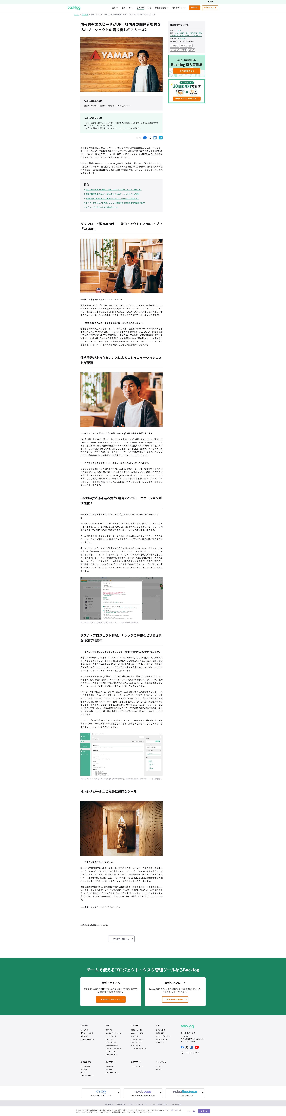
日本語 (187, 1053)
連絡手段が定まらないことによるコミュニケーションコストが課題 (112, 194)
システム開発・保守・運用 (184, 33)
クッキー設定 (176, 1104)
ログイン (210, 2)
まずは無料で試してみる (108, 1000)
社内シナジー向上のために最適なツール (102, 207)
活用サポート (177, 7)
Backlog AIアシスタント (114, 1033)
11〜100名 (182, 38)
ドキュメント (110, 1039)
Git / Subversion (111, 1055)
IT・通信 (178, 30)
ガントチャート (111, 1036)
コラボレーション (137, 1039)
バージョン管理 (136, 1042)
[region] (143, 1111)
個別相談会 (109, 1066)
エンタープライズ (162, 1036)
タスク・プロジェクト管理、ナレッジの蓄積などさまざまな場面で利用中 (115, 202)
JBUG (158, 1069)
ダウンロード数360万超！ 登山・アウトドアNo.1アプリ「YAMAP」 (114, 189)
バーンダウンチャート (113, 1049)
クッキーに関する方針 (158, 1104)
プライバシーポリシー (137, 1104)
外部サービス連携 (86, 1033)
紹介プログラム (85, 1076)
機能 (113, 7)
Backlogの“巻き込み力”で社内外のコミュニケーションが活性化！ (112, 198)
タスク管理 (174, 46)
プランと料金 (160, 1030)
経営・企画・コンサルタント (191, 35)
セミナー (109, 1069)
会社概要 (108, 1104)
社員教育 (191, 50)
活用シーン (126, 7)
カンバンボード (111, 1042)
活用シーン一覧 (136, 1030)
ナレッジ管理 (135, 1045)
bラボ (158, 1066)
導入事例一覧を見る (121, 938)
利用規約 (120, 1104)
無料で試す (195, 8)
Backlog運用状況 (86, 1039)
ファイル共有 (110, 1052)
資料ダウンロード (211, 8)
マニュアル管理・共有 (138, 1049)
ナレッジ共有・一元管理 (178, 50)
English (194, 1053)
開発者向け (84, 1036)
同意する (204, 1111)
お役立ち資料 (85, 1066)
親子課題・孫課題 (112, 1045)
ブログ (82, 1072)
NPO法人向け (160, 1039)
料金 (149, 7)
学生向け (159, 1042)
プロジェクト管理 (186, 46)
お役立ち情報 (160, 7)
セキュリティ (85, 1030)
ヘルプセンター (136, 1066)
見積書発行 (160, 1033)
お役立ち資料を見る (175, 999)
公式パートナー (111, 1072)
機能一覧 (109, 1030)
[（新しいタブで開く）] (145, 137)
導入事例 (140, 7)
